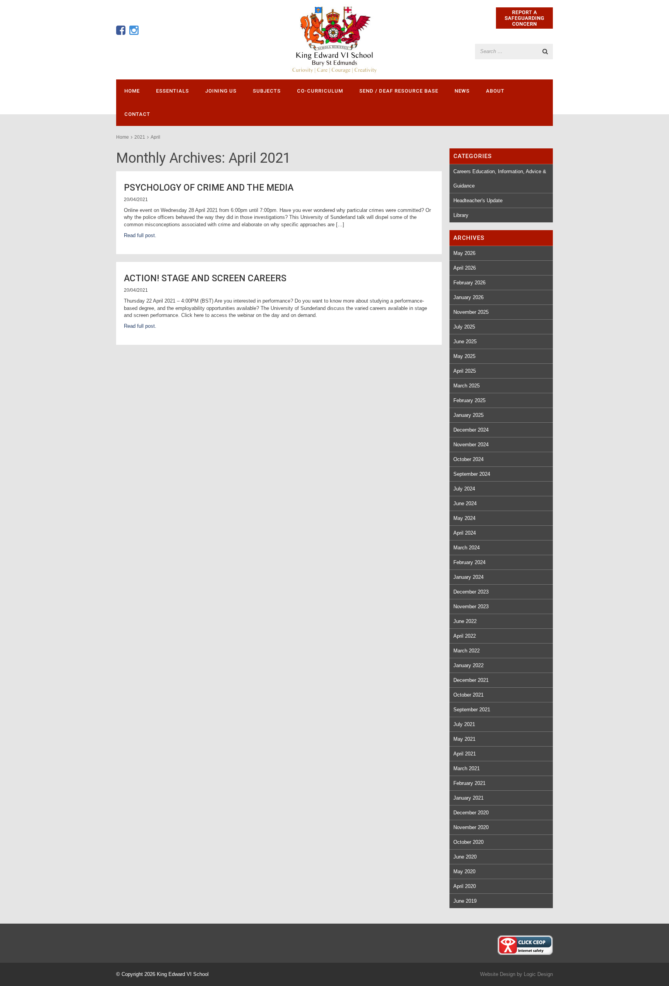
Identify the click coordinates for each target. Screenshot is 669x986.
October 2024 (468, 459)
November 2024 (471, 444)
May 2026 (464, 253)
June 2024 (465, 503)
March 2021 (466, 768)
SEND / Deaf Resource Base (398, 91)
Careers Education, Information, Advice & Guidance (499, 179)
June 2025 (465, 341)
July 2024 (464, 489)
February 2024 (469, 562)
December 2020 (471, 813)
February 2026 (469, 283)
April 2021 (464, 754)
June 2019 (465, 901)
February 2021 (469, 783)
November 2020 (471, 827)
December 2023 (471, 592)
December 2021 (471, 680)
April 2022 (464, 636)
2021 (139, 137)
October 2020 (468, 842)
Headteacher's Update (478, 200)
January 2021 (468, 798)
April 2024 (464, 533)
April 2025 (464, 371)
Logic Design (538, 974)
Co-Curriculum (320, 91)
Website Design (497, 974)
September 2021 (471, 709)
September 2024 (471, 474)
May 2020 (464, 871)
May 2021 (464, 739)
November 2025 (471, 312)
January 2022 (468, 665)
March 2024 (466, 548)
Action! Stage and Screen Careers (205, 278)
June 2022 (465, 621)
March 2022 (466, 651)
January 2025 (468, 415)
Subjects (267, 91)
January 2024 (468, 577)
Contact (137, 114)
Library (460, 215)
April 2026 (464, 268)
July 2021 (464, 724)
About (495, 91)
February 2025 (469, 400)
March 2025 (466, 386)
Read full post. (140, 235)
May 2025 (464, 356)
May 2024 (464, 518)
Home (132, 91)
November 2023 (471, 606)
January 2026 (468, 297)
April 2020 (464, 886)
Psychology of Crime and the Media (208, 187)
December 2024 (471, 430)
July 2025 (464, 327)
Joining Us (221, 91)
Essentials (172, 91)
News (462, 91)
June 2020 (465, 857)
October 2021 (468, 695)
